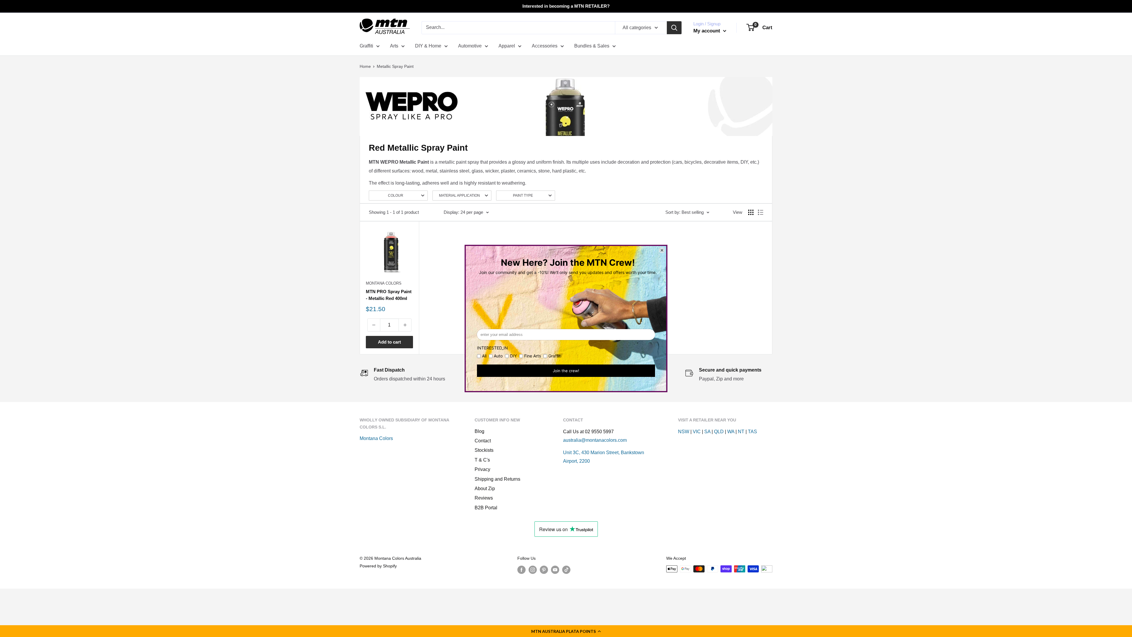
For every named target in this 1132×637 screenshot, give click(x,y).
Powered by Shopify (378, 566)
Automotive (470, 45)
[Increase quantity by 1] (405, 325)
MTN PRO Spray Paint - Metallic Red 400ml (389, 295)
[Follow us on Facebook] (521, 569)
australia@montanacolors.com (595, 440)
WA (730, 431)
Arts (394, 45)
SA (707, 431)
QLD (719, 431)
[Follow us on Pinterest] (544, 569)
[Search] (674, 27)
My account (707, 31)
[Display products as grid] (750, 212)
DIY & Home (428, 45)
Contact (483, 440)
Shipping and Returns (497, 479)
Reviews (484, 497)
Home (365, 66)
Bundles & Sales (591, 45)
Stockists (484, 450)
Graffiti (366, 45)
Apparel (506, 45)
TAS (752, 431)
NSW (683, 431)
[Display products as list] (760, 212)
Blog (479, 431)
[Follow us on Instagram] (533, 569)
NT (741, 431)
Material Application (459, 195)
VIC (697, 431)
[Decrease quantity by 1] (374, 325)
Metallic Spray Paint (395, 66)
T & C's (482, 459)
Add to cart (389, 341)
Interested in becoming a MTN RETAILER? (566, 6)
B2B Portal (486, 507)
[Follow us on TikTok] (566, 569)
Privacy (482, 469)
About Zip (485, 488)
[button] (566, 631)
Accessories (544, 45)
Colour (395, 195)
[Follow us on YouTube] (555, 569)
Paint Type (523, 195)
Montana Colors (384, 283)
